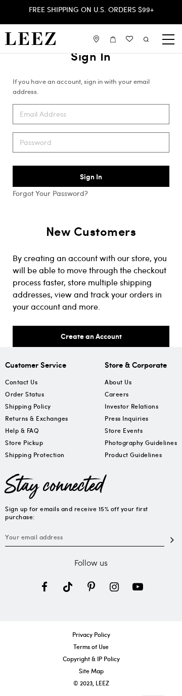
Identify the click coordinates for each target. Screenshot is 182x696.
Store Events (124, 430)
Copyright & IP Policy (91, 659)
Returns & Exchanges (36, 418)
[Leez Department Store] (30, 38)
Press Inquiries (127, 418)
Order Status (24, 394)
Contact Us (21, 382)
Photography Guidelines (141, 442)
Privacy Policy (91, 634)
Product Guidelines (133, 455)
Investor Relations (131, 406)
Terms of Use (91, 646)
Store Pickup (24, 442)
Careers (117, 394)
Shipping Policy (28, 406)
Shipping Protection (35, 455)
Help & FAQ (22, 430)
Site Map (91, 671)
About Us (118, 382)
